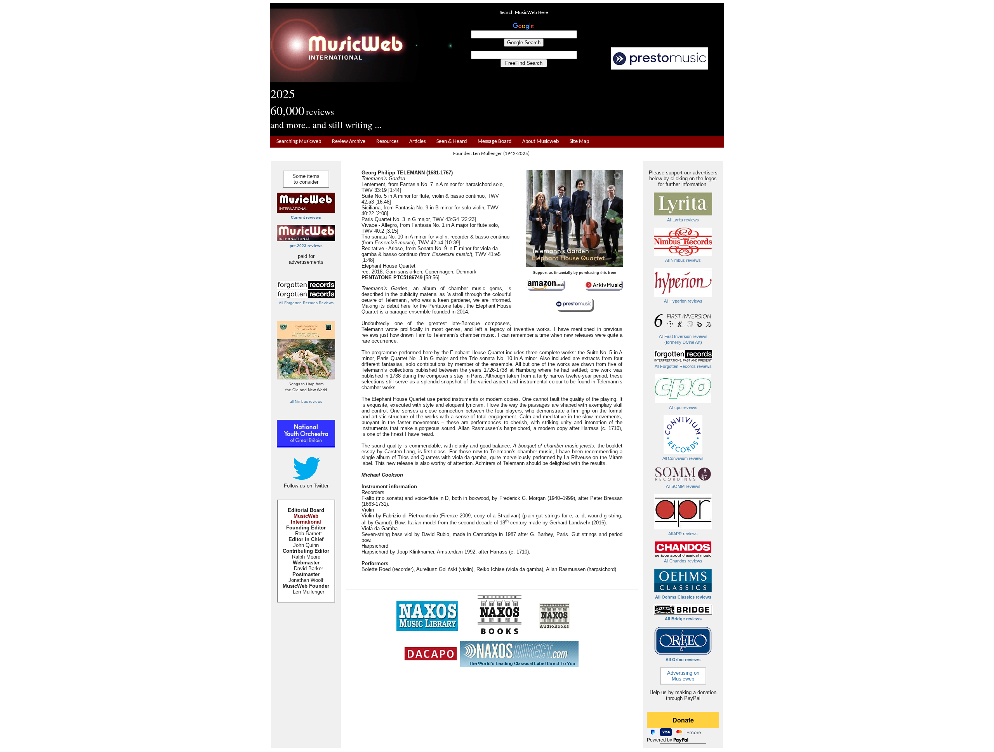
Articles (417, 141)
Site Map (579, 141)
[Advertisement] (588, 103)
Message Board (494, 141)
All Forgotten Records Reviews (306, 303)
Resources (387, 141)
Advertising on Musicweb (683, 676)
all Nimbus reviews (306, 401)
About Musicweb (540, 141)
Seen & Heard (451, 141)
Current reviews (306, 217)
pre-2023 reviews (306, 246)
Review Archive (348, 141)
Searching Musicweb (298, 141)
